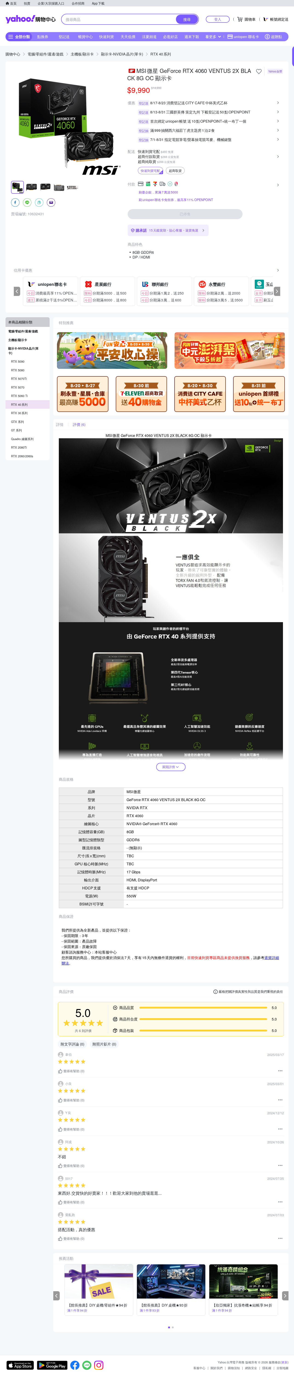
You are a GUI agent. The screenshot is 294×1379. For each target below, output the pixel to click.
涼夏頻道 (149, 36)
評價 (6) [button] (79, 424)
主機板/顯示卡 (82, 54)
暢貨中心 (85, 36)
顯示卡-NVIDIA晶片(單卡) (122, 54)
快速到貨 (106, 36)
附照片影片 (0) (104, 1044)
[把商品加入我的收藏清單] (259, 71)
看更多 (210, 36)
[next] (277, 291)
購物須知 (234, 1368)
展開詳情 (168, 766)
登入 (217, 19)
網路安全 (251, 1368)
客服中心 (199, 1368)
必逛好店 (170, 36)
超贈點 (276, 36)
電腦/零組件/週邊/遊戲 (45, 54)
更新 (285, 1362)
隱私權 (266, 1368)
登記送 (64, 36)
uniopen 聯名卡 (246, 36)
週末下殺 (191, 36)
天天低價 (128, 36)
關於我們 (217, 1368)
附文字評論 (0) (72, 1044)
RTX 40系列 (160, 54)
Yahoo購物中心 (31, 19)
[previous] (17, 291)
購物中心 (13, 54)
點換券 (42, 36)
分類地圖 (282, 1368)
